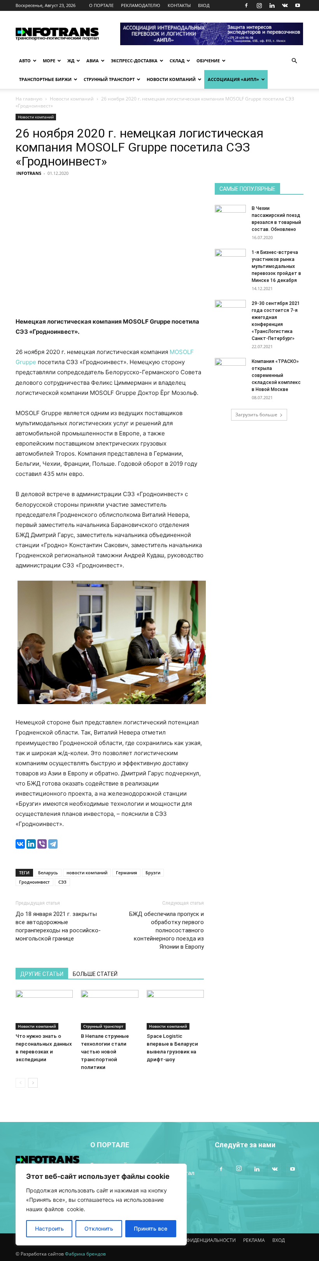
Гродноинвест (34, 882)
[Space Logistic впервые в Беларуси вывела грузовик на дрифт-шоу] (175, 1009)
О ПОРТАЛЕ (101, 5)
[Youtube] (297, 5)
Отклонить (98, 1228)
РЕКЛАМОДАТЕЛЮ (140, 5)
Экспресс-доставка (134, 60)
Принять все (150, 1228)
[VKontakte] (285, 5)
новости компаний (87, 872)
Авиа (92, 60)
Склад (177, 60)
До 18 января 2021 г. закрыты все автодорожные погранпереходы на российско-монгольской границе (58, 926)
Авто (25, 60)
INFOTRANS (28, 173)
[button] (294, 61)
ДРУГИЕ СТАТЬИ (41, 974)
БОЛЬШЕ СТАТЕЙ (95, 974)
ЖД (70, 60)
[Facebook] (246, 5)
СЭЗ (62, 882)
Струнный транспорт (109, 79)
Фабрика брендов (85, 1253)
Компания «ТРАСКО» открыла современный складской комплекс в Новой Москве (276, 375)
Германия (126, 872)
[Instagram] (259, 5)
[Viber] (42, 844)
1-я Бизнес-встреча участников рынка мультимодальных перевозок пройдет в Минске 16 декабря (276, 266)
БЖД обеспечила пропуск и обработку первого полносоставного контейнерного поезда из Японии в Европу (166, 930)
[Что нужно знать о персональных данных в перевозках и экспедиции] (44, 1009)
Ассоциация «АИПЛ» (233, 79)
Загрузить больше (256, 414)
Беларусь (48, 872)
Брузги (152, 872)
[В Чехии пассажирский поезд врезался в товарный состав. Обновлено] (230, 216)
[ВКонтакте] (20, 844)
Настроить (49, 1228)
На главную (29, 98)
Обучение (208, 60)
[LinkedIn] (31, 844)
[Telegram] (53, 844)
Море (49, 60)
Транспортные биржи (45, 79)
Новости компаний (171, 79)
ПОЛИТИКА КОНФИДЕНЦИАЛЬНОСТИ (193, 1240)
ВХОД (204, 5)
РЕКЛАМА (254, 1240)
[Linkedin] (272, 5)
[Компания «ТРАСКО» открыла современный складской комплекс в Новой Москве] (230, 369)
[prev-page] (20, 1083)
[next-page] (33, 1083)
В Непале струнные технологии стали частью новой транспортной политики (105, 1051)
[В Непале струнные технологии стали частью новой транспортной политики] (109, 1009)
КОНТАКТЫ (179, 5)
